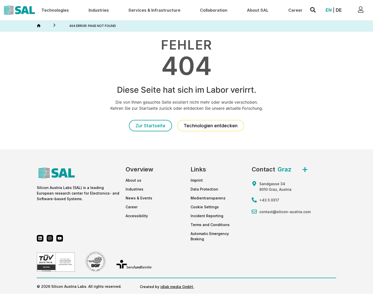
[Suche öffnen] (313, 10)
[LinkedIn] (40, 238)
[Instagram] (50, 238)
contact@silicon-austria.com (285, 212)
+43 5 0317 (269, 200)
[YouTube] (59, 238)
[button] (55, 10)
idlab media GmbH (176, 287)
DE (339, 10)
